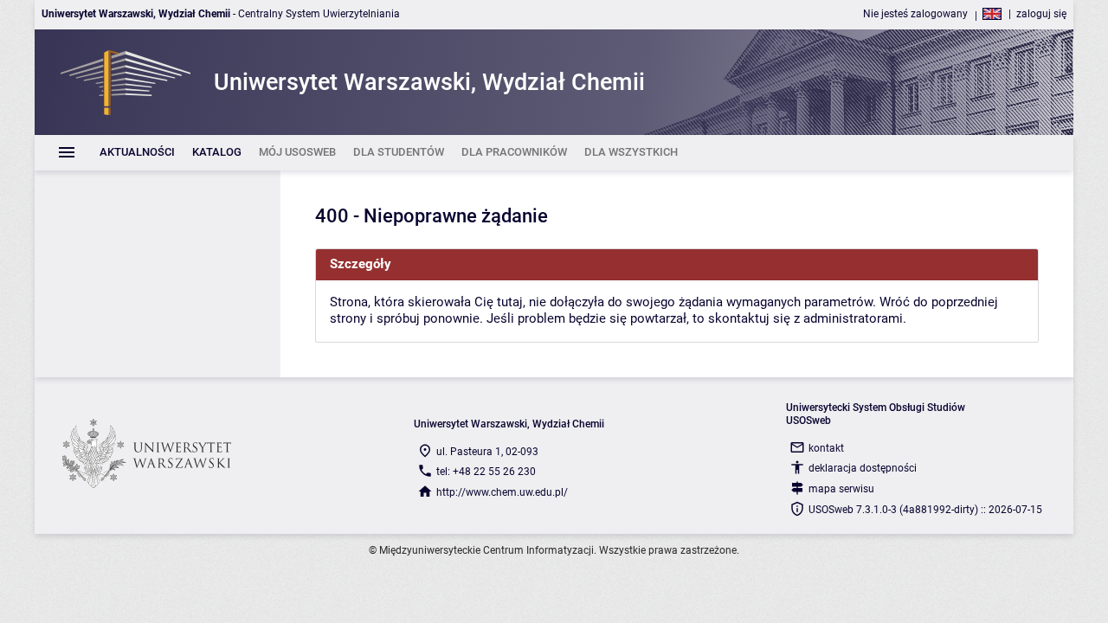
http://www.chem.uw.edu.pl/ (502, 492)
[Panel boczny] (157, 273)
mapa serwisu (841, 489)
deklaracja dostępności (862, 468)
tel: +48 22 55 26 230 (486, 472)
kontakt (826, 448)
